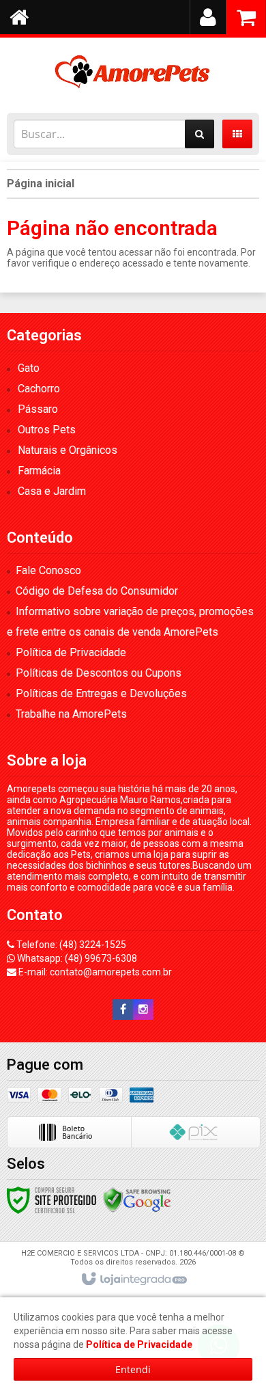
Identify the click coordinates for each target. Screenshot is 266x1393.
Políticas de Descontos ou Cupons (98, 672)
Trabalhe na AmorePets (71, 713)
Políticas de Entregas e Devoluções (101, 693)
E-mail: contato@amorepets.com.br (94, 971)
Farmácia (39, 470)
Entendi (133, 1369)
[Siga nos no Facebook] (123, 1009)
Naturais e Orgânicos (67, 450)
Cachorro (39, 388)
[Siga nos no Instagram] (143, 1009)
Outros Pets (47, 429)
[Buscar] (199, 134)
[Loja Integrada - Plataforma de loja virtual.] (133, 1280)
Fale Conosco (48, 570)
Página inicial (40, 183)
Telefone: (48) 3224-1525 (70, 944)
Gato (29, 368)
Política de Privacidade (71, 652)
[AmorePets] (133, 71)
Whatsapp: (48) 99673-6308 (76, 958)
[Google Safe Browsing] (137, 1199)
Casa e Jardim (52, 491)
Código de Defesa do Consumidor (97, 590)
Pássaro (38, 409)
